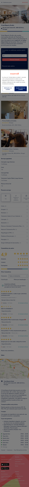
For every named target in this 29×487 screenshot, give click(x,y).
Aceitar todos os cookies (20, 88)
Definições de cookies (8, 88)
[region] (14, 81)
